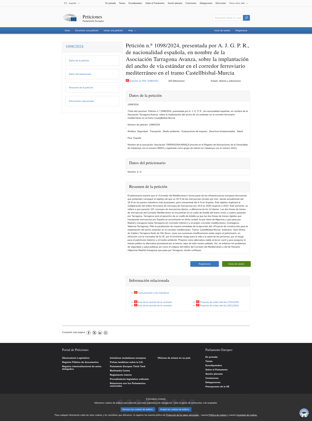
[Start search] (246, 18)
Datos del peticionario (80, 74)
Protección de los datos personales (182, 415)
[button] (132, 30)
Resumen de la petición (81, 87)
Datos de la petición (79, 60)
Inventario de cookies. (247, 415)
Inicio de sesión (236, 264)
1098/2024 (74, 46)
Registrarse (205, 264)
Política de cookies (218, 415)
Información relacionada (81, 101)
